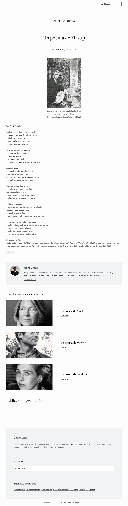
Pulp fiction (90, 489)
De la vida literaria (33, 489)
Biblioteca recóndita (61, 489)
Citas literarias (19, 489)
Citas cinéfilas (46, 489)
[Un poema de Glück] (29, 313)
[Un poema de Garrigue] (29, 377)
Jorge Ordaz (59, 49)
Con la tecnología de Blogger (69, 502)
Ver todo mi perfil (30, 280)
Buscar (102, 3)
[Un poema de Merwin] (29, 345)
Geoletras (74, 489)
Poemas (11, 253)
